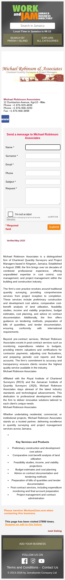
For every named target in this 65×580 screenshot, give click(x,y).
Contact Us (50, 567)
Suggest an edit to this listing (23, 524)
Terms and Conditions (22, 567)
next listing (55, 530)
